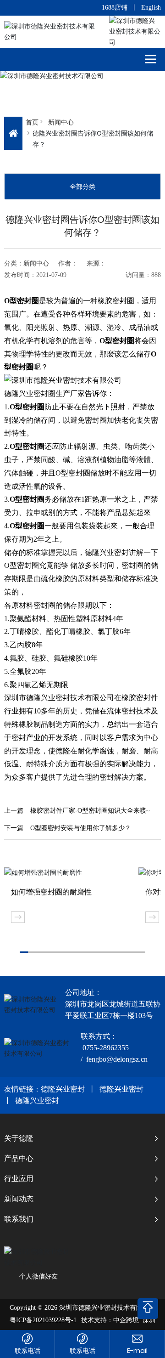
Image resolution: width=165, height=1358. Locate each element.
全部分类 (82, 186)
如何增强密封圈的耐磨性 (51, 892)
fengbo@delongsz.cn (117, 1059)
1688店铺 (114, 7)
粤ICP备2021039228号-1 (43, 1320)
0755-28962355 (105, 1048)
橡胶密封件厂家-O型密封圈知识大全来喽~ (90, 810)
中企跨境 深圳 (134, 1320)
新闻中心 (61, 122)
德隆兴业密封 (63, 1089)
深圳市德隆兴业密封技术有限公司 (59, 698)
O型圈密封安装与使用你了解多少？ (80, 828)
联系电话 (27, 1350)
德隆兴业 (18, 393)
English (151, 7)
